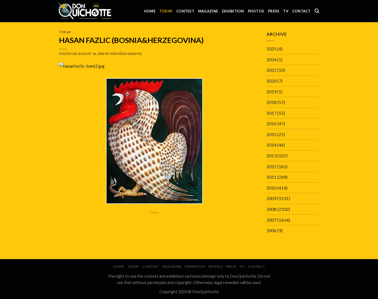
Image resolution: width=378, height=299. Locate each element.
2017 (271, 113)
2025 (271, 48)
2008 (271, 209)
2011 (271, 177)
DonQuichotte (205, 291)
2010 (271, 187)
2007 (271, 220)
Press (273, 11)
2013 (271, 155)
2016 (271, 123)
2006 (271, 230)
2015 (271, 134)
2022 (271, 70)
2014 (271, 144)
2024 (271, 59)
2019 (271, 91)
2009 (271, 198)
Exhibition (233, 11)
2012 (271, 166)
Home (150, 11)
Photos (256, 11)
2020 (271, 80)
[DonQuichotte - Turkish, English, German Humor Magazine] (84, 11)
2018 (271, 102)
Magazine (208, 11)
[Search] (317, 11)
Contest (185, 11)
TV (285, 11)
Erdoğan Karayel (126, 53)
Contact (301, 11)
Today (165, 11)
